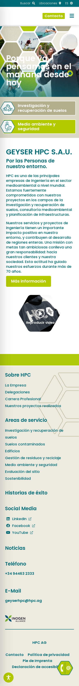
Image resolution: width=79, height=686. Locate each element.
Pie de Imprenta (37, 660)
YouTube (19, 532)
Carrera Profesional (23, 398)
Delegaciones (17, 392)
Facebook (20, 525)
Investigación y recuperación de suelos (34, 434)
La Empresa (15, 385)
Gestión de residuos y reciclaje (33, 457)
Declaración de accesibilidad (39, 666)
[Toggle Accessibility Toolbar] (8, 677)
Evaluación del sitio (22, 471)
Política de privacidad (48, 654)
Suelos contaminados (25, 444)
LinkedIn (19, 518)
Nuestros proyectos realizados (33, 405)
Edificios (12, 450)
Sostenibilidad (18, 478)
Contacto (14, 654)
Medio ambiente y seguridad (31, 464)
